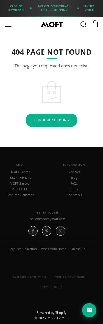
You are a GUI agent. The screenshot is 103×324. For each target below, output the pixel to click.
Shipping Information (29, 277)
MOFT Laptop (20, 172)
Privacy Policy (51, 287)
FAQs (74, 183)
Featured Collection (21, 195)
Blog (74, 178)
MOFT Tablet (21, 189)
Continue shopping (51, 120)
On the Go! (78, 249)
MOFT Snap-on (20, 183)
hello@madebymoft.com (47, 219)
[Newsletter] (89, 310)
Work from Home (53, 249)
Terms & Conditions (70, 277)
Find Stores (74, 195)
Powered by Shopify (51, 312)
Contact (74, 189)
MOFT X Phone (20, 178)
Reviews (74, 172)
